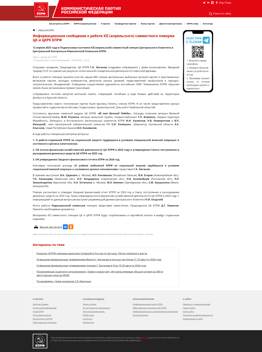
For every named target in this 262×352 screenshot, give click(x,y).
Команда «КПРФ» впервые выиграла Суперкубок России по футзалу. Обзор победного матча (92, 253)
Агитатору (87, 318)
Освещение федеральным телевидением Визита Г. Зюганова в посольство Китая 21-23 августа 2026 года (99, 259)
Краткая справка (40, 304)
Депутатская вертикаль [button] (170, 23)
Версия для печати (51, 227)
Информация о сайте (193, 318)
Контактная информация (44, 308)
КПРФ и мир (88, 315)
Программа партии (42, 315)
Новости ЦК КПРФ (46, 30)
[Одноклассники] (70, 226)
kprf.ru (144, 337)
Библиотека (88, 322)
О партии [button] (105, 23)
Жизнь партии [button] (148, 23)
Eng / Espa (225, 2)
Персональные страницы (45, 322)
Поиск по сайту (221, 13)
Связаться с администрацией (196, 304)
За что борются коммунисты (96, 308)
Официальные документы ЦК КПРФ (149, 308)
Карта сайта (188, 311)
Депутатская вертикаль (94, 311)
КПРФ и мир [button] (192, 23)
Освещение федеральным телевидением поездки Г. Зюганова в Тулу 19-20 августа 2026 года (91, 265)
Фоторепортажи (140, 315)
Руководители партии (125, 23)
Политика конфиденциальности (198, 315)
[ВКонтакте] (65, 226)
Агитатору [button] (208, 23)
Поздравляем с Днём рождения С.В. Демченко (64, 281)
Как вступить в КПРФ (59, 23)
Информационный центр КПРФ (148, 304)
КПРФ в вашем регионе (85, 23)
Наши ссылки (189, 308)
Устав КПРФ (38, 311)
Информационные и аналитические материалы (155, 311)
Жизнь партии (89, 304)
